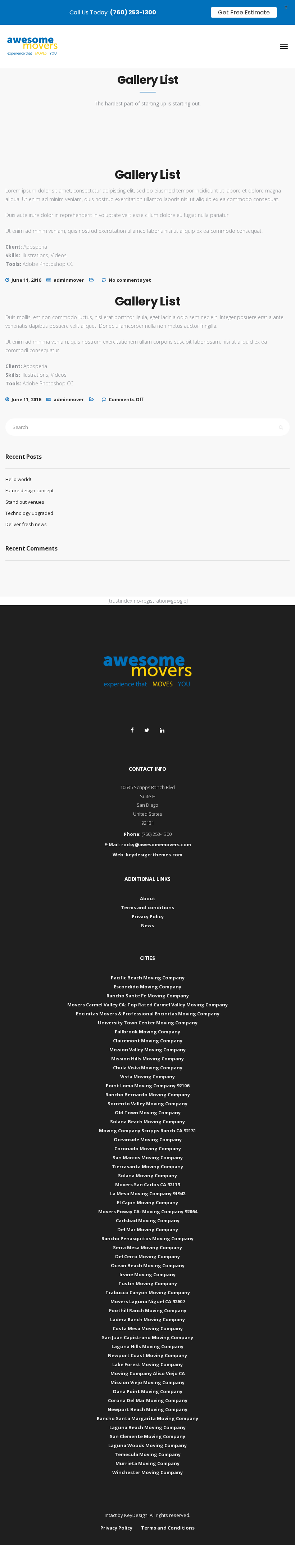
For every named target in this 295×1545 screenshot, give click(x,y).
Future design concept (29, 490)
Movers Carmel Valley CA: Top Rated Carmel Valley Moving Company (147, 1004)
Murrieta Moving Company (147, 1463)
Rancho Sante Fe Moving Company (147, 995)
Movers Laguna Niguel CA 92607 (147, 1301)
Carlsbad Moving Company (148, 1220)
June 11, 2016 (26, 280)
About (147, 898)
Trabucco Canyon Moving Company (147, 1292)
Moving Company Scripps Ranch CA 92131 (147, 1130)
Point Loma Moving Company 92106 (147, 1085)
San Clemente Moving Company (147, 1436)
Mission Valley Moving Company (147, 1049)
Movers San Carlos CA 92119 (147, 1184)
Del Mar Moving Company (147, 1229)
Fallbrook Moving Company (147, 1031)
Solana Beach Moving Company (147, 1121)
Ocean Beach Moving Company (148, 1265)
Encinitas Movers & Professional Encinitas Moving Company (147, 1013)
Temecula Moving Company (148, 1454)
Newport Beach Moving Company (147, 1409)
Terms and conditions (147, 907)
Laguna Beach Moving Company (147, 1427)
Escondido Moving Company (147, 986)
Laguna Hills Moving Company (147, 1346)
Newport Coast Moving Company (147, 1355)
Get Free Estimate (244, 12)
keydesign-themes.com (154, 854)
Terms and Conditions (168, 1527)
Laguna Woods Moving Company (147, 1445)
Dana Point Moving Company (147, 1391)
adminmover (69, 280)
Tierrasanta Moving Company (147, 1166)
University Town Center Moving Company (148, 1022)
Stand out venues (24, 502)
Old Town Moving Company (148, 1112)
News (147, 925)
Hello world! (18, 479)
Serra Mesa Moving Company (147, 1247)
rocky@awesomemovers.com (156, 844)
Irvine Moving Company (147, 1274)
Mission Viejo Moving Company (147, 1382)
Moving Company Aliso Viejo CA (147, 1373)
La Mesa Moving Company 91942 (147, 1193)
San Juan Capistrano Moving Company (147, 1337)
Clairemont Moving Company (147, 1040)
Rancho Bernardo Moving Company (147, 1094)
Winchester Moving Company (147, 1472)
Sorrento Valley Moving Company (147, 1103)
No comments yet (130, 280)
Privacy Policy (148, 916)
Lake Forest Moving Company (147, 1364)
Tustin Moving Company (147, 1283)
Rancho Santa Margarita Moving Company (147, 1418)
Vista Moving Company (147, 1076)
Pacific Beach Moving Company (148, 977)
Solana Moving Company (147, 1175)
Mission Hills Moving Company (147, 1058)
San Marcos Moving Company (148, 1157)
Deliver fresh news (26, 524)
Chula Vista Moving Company (147, 1067)
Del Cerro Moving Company (147, 1256)
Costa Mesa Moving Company (148, 1328)
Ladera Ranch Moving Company (147, 1319)
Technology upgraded (29, 513)
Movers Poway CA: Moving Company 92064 (147, 1211)
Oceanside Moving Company (148, 1139)
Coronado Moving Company (147, 1148)
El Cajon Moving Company (147, 1202)
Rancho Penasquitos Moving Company (147, 1238)
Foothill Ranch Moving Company (147, 1310)
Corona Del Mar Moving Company (147, 1400)
